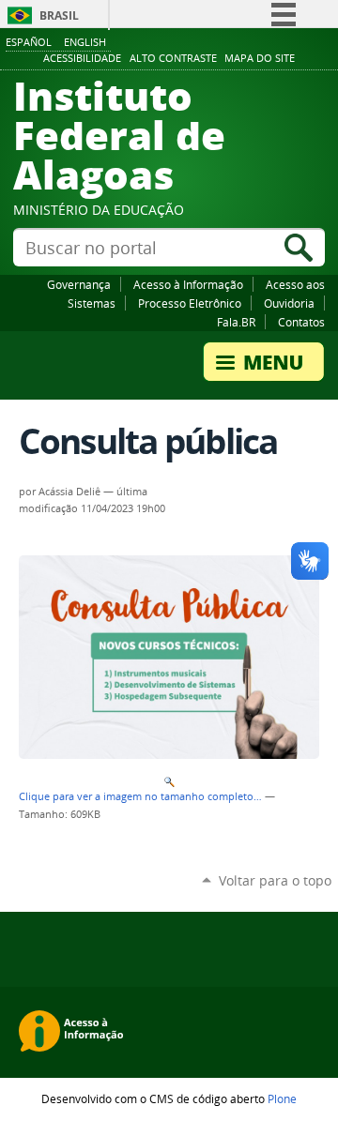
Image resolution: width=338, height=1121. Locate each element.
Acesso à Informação (188, 284)
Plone (282, 1098)
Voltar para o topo (275, 880)
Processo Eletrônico (189, 303)
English (85, 42)
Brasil (59, 15)
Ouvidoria (289, 303)
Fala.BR (236, 321)
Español (29, 42)
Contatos (301, 321)
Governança (79, 284)
